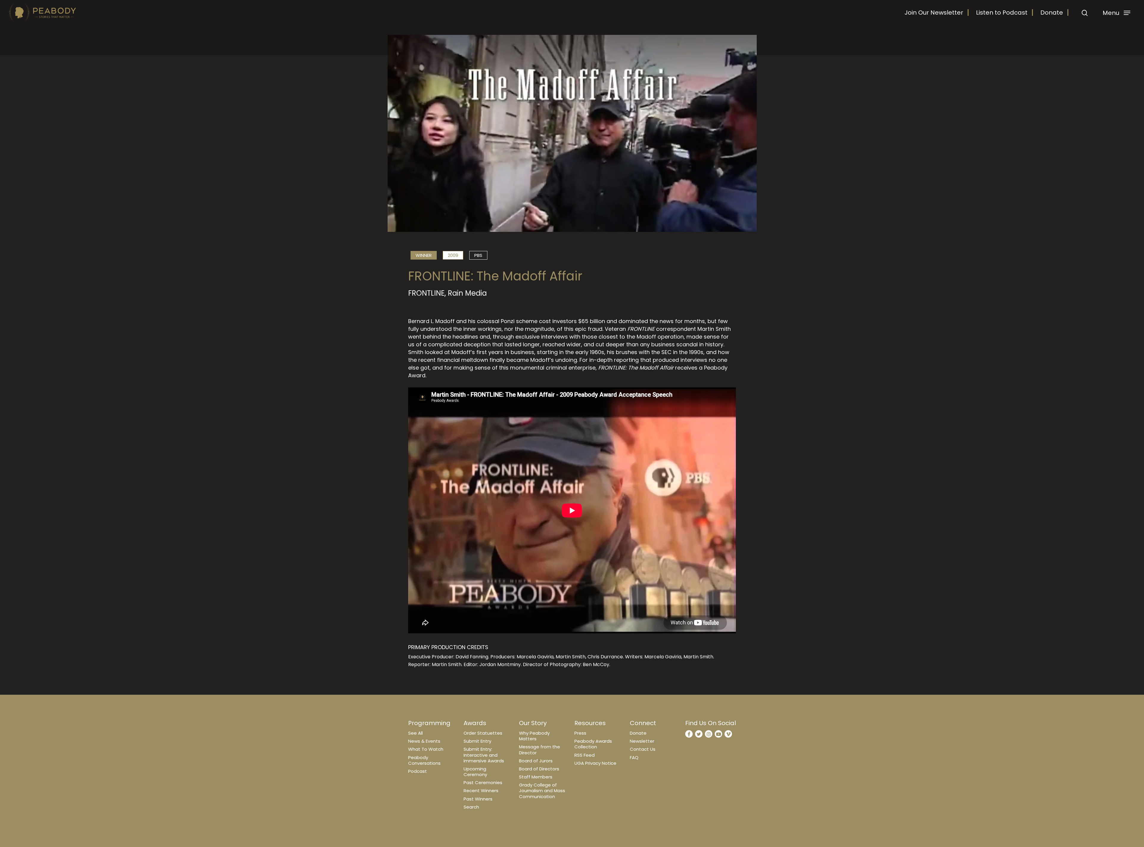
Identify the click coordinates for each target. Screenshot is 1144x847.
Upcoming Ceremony (475, 772)
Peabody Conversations (424, 760)
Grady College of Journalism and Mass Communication (542, 790)
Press (580, 733)
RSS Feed (584, 755)
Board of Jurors (536, 761)
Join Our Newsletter (933, 12)
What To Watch (425, 749)
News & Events (424, 741)
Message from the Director (539, 750)
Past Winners (478, 799)
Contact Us (642, 749)
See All (415, 733)
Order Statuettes (483, 733)
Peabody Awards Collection (593, 744)
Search (471, 807)
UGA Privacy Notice (595, 763)
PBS (478, 255)
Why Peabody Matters (534, 736)
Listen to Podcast (1002, 12)
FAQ (634, 757)
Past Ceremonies (483, 782)
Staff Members (535, 777)
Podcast (417, 771)
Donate (1051, 12)
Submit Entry (477, 741)
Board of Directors (539, 769)
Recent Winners (481, 790)
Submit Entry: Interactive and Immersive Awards (484, 755)
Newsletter (642, 741)
